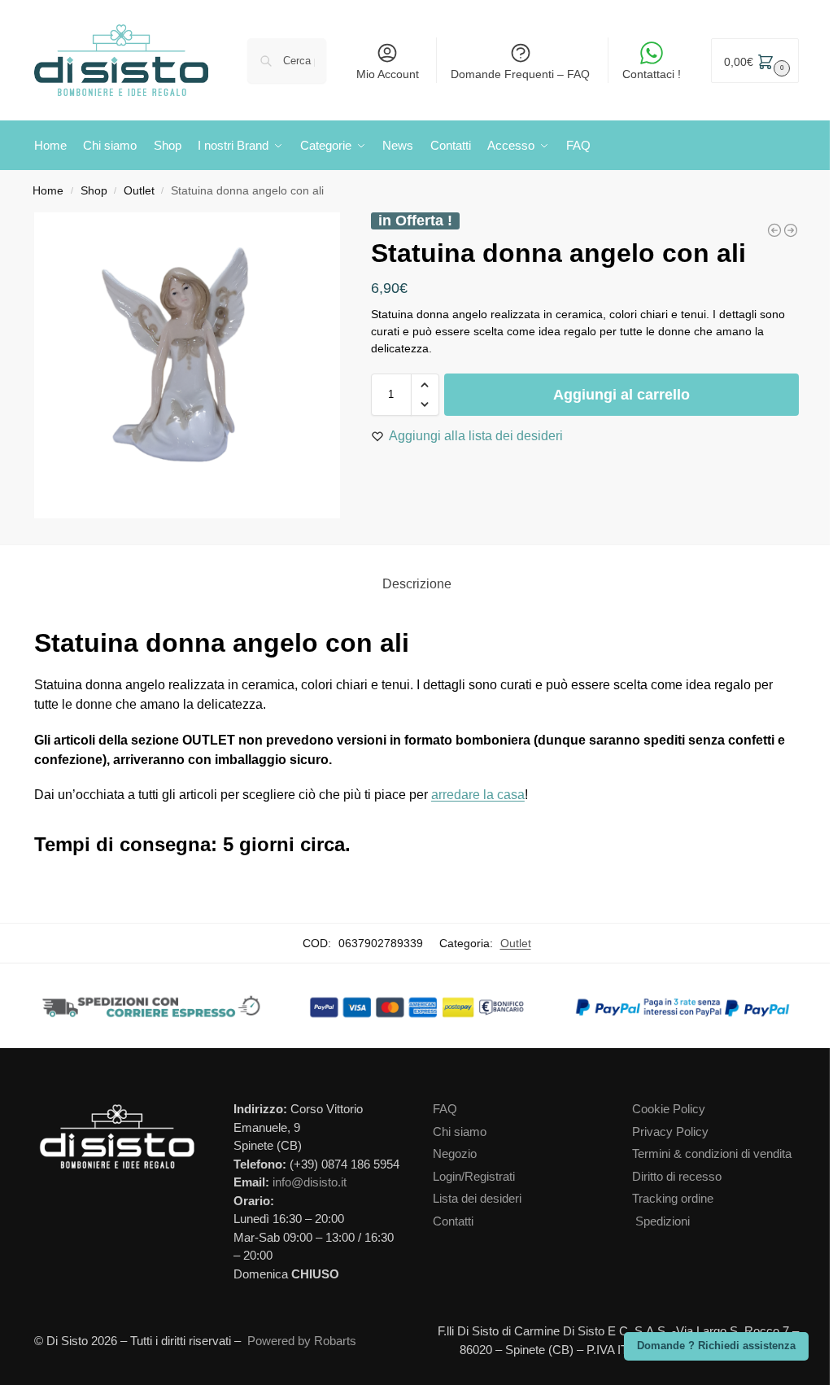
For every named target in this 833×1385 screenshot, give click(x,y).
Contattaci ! (651, 74)
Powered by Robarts (301, 1341)
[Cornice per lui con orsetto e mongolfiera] (791, 230)
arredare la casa (478, 795)
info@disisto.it (310, 1182)
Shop (94, 191)
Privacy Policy (670, 1131)
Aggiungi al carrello (621, 395)
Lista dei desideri (477, 1198)
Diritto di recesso (677, 1176)
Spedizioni (662, 1221)
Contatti (453, 1221)
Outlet (139, 191)
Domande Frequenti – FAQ (520, 74)
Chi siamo (459, 1131)
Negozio (455, 1153)
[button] (755, 60)
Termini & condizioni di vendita (712, 1153)
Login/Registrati (474, 1176)
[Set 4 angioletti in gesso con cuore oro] (774, 230)
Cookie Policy (668, 1109)
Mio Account (387, 74)
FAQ (445, 1109)
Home (48, 191)
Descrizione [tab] (416, 584)
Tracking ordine (672, 1198)
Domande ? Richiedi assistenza (716, 1346)
